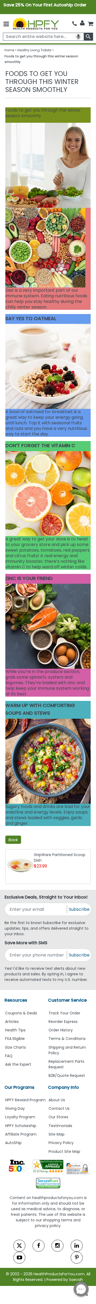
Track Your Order (64, 1013)
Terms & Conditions (67, 1038)
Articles (12, 1021)
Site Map (57, 1134)
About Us (57, 1100)
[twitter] (19, 1246)
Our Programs (19, 1087)
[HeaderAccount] (82, 23)
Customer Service (67, 1000)
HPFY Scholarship (20, 1125)
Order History (61, 1030)
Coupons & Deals (21, 1013)
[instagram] (57, 1246)
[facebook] (39, 1246)
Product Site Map (64, 1151)
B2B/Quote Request (67, 1075)
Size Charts (15, 1047)
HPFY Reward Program (25, 1100)
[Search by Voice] (78, 36)
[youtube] (19, 1258)
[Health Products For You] (35, 23)
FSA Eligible (15, 1038)
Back (13, 839)
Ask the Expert (18, 1064)
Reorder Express (63, 1021)
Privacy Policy (61, 1142)
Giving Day (15, 1108)
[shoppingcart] (90, 23)
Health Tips (15, 1030)
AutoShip (13, 1142)
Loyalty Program (20, 1117)
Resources (16, 1000)
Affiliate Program (21, 1134)
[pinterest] (77, 1258)
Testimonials (60, 1125)
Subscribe (79, 909)
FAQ (9, 1056)
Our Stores (58, 1117)
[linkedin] (77, 1246)
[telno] (74, 23)
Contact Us (59, 1108)
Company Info (63, 1087)
